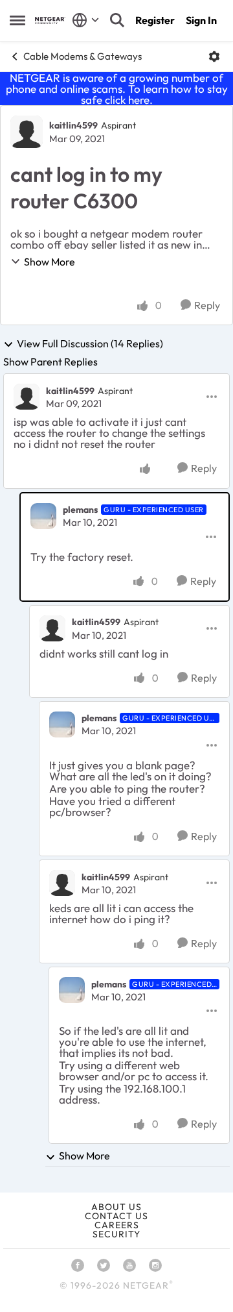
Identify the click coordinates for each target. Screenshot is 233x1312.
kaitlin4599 (73, 125)
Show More (49, 261)
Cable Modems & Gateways (82, 56)
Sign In (201, 20)
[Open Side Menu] (17, 20)
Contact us (116, 1216)
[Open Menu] (214, 56)
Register (155, 20)
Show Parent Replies (50, 361)
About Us (116, 1207)
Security (116, 1234)
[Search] (117, 20)
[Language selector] (86, 20)
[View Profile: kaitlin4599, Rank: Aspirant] (26, 132)
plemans (80, 509)
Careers (116, 1225)
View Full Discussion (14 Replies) (90, 344)
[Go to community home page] (50, 20)
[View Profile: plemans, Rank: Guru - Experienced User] (43, 516)
